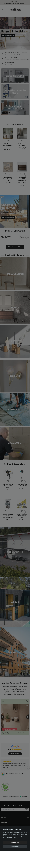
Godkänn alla (15, 842)
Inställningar (15, 846)
